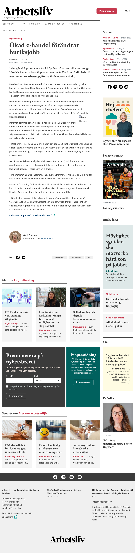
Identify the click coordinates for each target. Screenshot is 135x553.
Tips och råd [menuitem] (75, 24)
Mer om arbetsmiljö (33, 413)
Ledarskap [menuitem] (8, 24)
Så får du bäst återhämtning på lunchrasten (116, 63)
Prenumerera (106, 11)
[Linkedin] (121, 87)
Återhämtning (109, 59)
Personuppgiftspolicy (102, 502)
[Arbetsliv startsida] (67, 539)
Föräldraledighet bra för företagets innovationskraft (116, 74)
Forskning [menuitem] (35, 24)
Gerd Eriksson (46, 238)
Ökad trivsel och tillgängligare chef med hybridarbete (118, 53)
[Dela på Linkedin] (23, 257)
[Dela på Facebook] (18, 257)
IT (89, 257)
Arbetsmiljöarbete (111, 38)
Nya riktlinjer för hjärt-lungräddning (114, 42)
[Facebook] (110, 87)
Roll (36, 376)
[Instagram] (115, 87)
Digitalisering (15, 38)
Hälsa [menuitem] (22, 24)
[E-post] (126, 87)
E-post (9, 376)
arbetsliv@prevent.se (11, 508)
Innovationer (76, 257)
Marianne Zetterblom (57, 493)
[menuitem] (51, 11)
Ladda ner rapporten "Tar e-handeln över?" (30, 215)
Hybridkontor (108, 48)
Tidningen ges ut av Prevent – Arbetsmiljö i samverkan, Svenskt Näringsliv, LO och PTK (112, 493)
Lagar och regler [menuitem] (54, 24)
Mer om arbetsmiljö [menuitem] (14, 31)
